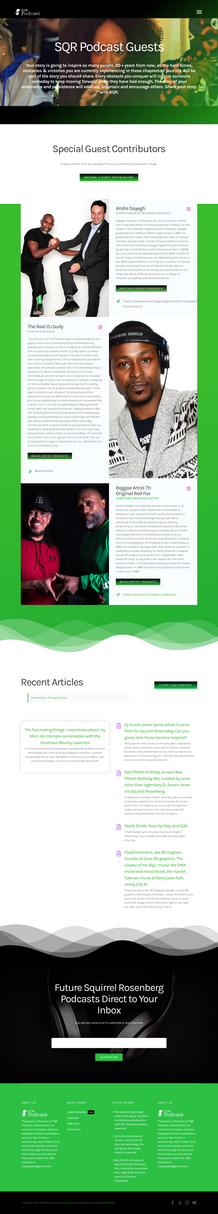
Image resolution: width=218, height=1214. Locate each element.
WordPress (110, 1203)
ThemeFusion (67, 1203)
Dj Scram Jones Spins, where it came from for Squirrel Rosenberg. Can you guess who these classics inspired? (156, 731)
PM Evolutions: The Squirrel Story (49, 697)
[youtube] (194, 1203)
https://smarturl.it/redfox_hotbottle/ (149, 594)
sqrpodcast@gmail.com (36, 1166)
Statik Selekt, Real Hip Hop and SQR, (156, 825)
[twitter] (180, 1203)
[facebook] (173, 1203)
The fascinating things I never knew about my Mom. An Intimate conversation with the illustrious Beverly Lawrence (65, 736)
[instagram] (188, 209)
